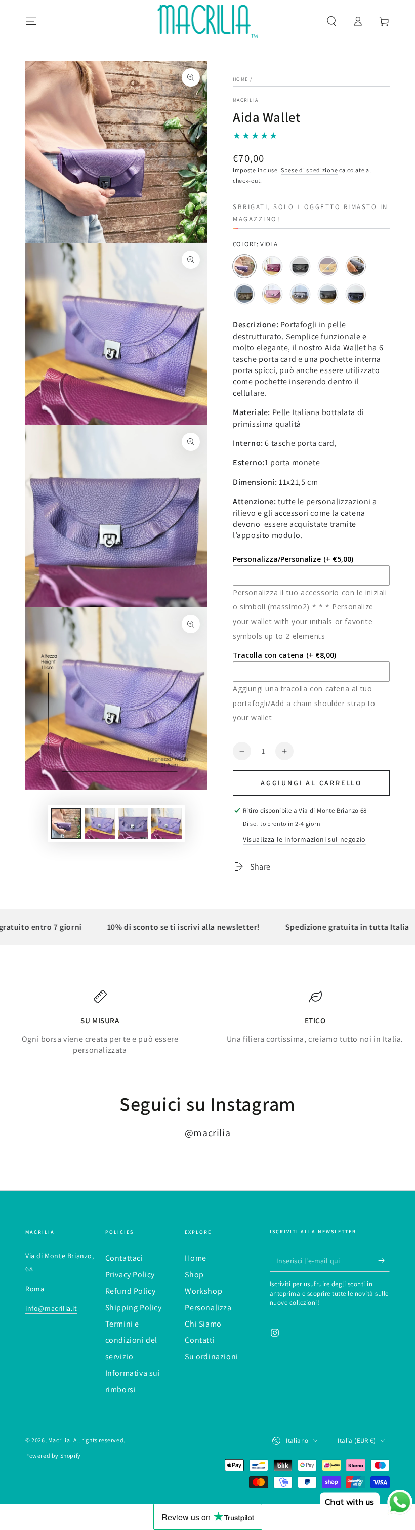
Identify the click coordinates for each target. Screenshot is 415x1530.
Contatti (200, 1340)
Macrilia (245, 100)
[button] (331, 21)
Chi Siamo (203, 1323)
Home (240, 79)
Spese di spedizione (309, 170)
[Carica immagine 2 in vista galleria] (100, 823)
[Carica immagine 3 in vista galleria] (133, 823)
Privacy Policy (130, 1274)
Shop (194, 1274)
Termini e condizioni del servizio (131, 1340)
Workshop (203, 1291)
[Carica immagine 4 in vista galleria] (166, 823)
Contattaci (124, 1258)
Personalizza (208, 1307)
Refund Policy (130, 1291)
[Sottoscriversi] (384, 1260)
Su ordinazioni (211, 1356)
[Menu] (31, 21)
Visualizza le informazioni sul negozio (304, 839)
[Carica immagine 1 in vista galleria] (66, 823)
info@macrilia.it (51, 1308)
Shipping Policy (133, 1307)
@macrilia (207, 1132)
